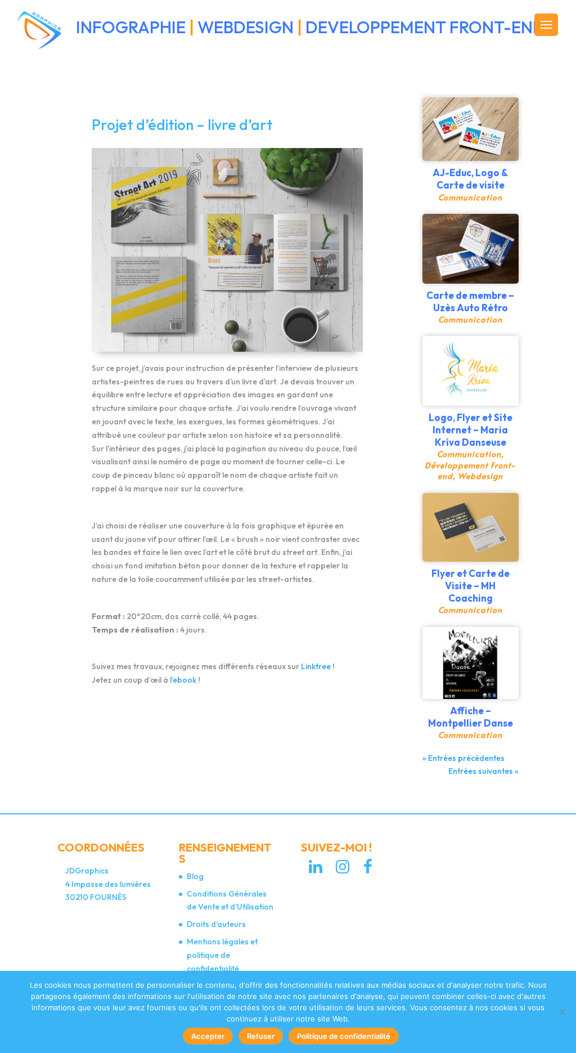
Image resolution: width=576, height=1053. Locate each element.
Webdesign (480, 476)
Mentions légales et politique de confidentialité (222, 955)
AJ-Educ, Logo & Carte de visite (470, 179)
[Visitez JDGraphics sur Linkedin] (315, 869)
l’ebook (184, 680)
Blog (195, 876)
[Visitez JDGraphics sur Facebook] (367, 869)
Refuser (260, 1036)
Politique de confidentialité (343, 1036)
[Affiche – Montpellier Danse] (470, 663)
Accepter (207, 1036)
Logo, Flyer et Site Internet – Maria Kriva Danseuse (470, 429)
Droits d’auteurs (216, 924)
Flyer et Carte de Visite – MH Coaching (470, 585)
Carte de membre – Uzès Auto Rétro (470, 301)
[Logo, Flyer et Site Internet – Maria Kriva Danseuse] (470, 371)
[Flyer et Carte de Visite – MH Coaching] (470, 527)
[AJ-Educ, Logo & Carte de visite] (470, 129)
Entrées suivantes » (483, 771)
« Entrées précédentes (463, 758)
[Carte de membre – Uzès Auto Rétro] (470, 249)
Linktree (316, 666)
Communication (470, 197)
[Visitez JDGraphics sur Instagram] (342, 869)
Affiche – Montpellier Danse (470, 717)
